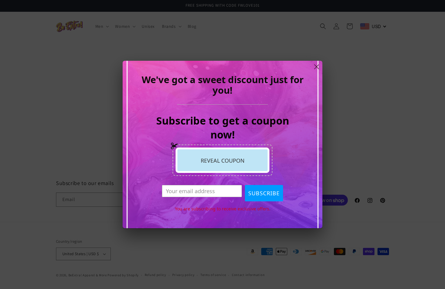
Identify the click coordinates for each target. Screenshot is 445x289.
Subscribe (264, 193)
